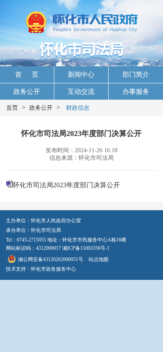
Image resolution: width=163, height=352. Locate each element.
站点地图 (99, 259)
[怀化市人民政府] (82, 23)
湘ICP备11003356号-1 (86, 248)
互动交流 (81, 91)
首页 (12, 108)
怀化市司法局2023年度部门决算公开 (66, 185)
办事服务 (135, 91)
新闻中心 (81, 74)
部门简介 (135, 74)
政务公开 (26, 91)
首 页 (26, 74)
